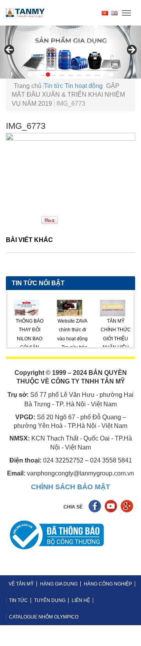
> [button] (131, 50)
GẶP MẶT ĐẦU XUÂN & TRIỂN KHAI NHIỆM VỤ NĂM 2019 (68, 95)
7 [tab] (84, 74)
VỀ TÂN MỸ (21, 584)
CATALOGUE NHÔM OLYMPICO (43, 617)
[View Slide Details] (70, 52)
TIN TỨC (18, 600)
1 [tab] (30, 74)
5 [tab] (66, 74)
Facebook (96, 507)
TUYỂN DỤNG (49, 600)
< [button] (10, 50)
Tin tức (53, 86)
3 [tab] (48, 74)
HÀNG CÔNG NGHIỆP (108, 584)
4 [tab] (57, 74)
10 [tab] (111, 74)
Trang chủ (28, 86)
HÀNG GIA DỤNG (59, 584)
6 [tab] (75, 74)
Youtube (112, 507)
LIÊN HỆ (81, 600)
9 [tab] (102, 74)
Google (128, 507)
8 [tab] (93, 74)
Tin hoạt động (84, 86)
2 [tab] (39, 74)
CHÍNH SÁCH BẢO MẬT (70, 487)
